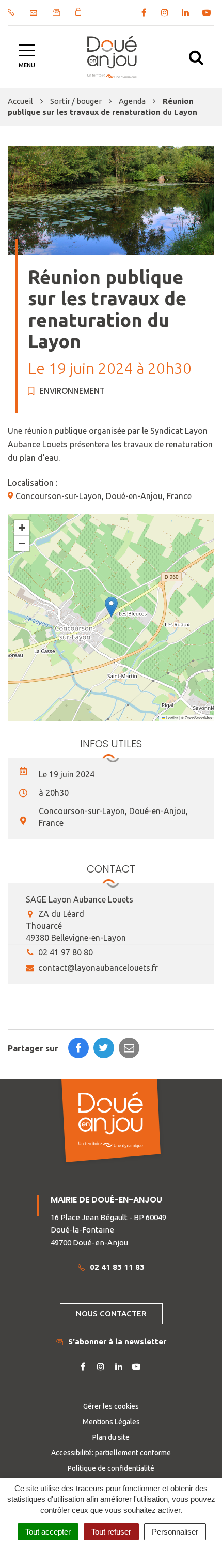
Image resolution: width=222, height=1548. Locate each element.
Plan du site (111, 1437)
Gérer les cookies (111, 1406)
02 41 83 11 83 (117, 1267)
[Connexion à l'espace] (78, 12)
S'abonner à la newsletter (117, 1341)
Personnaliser (175, 1531)
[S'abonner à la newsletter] (56, 12)
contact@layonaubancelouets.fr (97, 967)
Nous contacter (111, 1313)
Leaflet (171, 717)
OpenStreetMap (198, 717)
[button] (111, 607)
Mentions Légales (111, 1422)
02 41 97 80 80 (64, 952)
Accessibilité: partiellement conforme (111, 1453)
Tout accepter (48, 1531)
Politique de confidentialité (111, 1468)
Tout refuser (111, 1531)
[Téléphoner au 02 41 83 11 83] (11, 12)
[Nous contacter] (33, 13)
